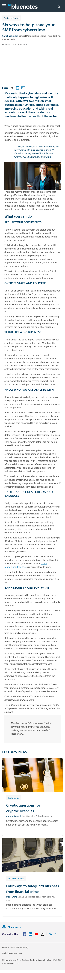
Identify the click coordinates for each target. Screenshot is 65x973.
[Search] (59, 7)
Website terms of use (12, 953)
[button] (4, 6)
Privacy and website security (15, 947)
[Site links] (21, 927)
